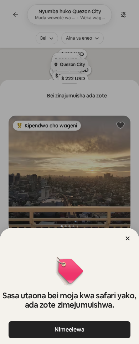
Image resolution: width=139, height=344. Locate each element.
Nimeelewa (69, 329)
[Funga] (127, 238)
